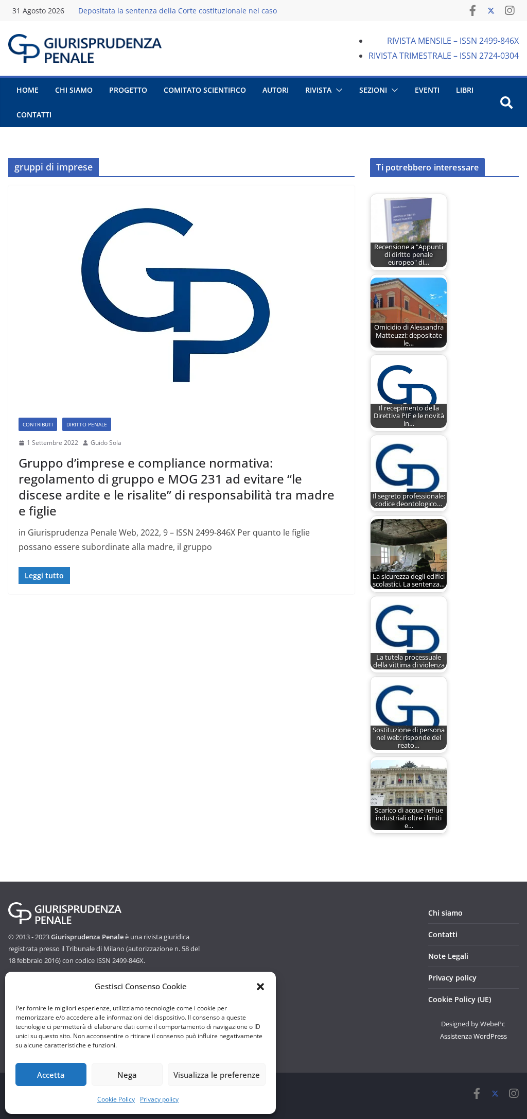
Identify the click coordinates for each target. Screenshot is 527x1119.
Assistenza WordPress (473, 1036)
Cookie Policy (116, 1099)
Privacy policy (159, 1099)
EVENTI (427, 90)
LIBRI (464, 90)
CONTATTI (33, 114)
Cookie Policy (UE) (459, 999)
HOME (27, 90)
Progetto (128, 90)
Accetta (51, 1075)
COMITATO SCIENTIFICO (205, 90)
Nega (127, 1075)
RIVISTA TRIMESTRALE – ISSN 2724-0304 (443, 55)
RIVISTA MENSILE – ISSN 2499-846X (453, 40)
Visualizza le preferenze (216, 1075)
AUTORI (275, 90)
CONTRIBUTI (38, 424)
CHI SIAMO (74, 90)
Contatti (443, 934)
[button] (260, 987)
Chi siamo (445, 913)
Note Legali (448, 956)
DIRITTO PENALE (86, 424)
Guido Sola (106, 442)
